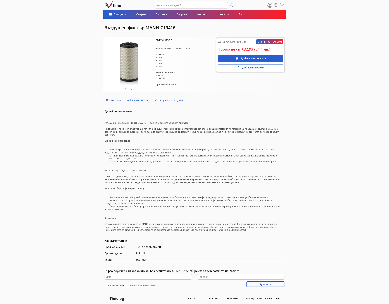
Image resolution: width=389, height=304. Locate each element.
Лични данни (272, 298)
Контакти (232, 298)
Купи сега (265, 284)
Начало (192, 298)
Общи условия (254, 298)
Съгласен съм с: (116, 285)
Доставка (212, 298)
